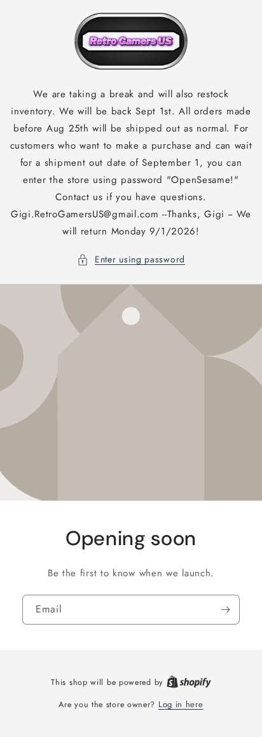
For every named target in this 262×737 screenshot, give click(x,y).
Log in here (180, 704)
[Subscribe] (225, 609)
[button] (131, 259)
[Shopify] (189, 682)
